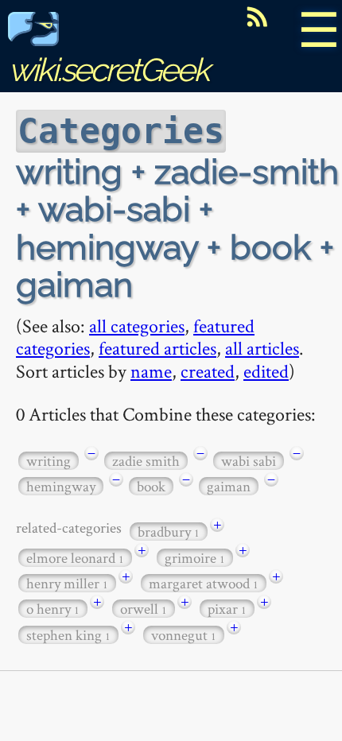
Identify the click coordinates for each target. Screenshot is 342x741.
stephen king (68, 635)
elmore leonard (75, 558)
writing (48, 461)
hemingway (60, 486)
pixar (227, 608)
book (151, 486)
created (208, 371)
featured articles (157, 348)
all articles (262, 348)
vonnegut (183, 635)
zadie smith (146, 461)
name (151, 371)
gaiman (229, 486)
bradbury (169, 531)
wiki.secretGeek (108, 69)
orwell (143, 608)
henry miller (67, 583)
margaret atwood (203, 583)
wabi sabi (248, 461)
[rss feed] (257, 16)
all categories (137, 325)
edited (266, 371)
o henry (53, 608)
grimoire (195, 558)
